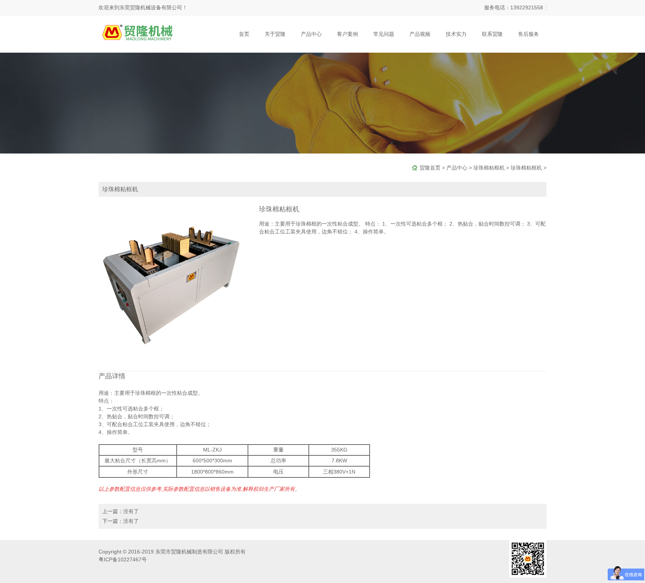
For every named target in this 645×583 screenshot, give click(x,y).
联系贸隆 (492, 34)
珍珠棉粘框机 (489, 168)
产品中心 (311, 34)
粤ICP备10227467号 (123, 559)
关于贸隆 (275, 34)
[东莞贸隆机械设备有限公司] (145, 29)
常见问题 (383, 34)
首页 (244, 34)
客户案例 (347, 34)
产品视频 (419, 34)
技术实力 (456, 34)
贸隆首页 (430, 168)
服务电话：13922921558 (513, 7)
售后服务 (528, 34)
